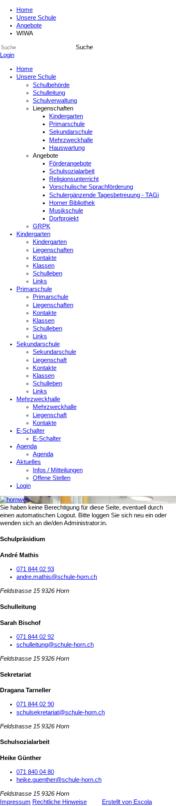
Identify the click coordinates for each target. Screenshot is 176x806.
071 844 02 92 (35, 637)
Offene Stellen (51, 478)
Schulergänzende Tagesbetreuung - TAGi (104, 195)
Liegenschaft (50, 360)
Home (24, 10)
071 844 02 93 (35, 569)
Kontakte (44, 258)
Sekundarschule (71, 132)
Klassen (43, 265)
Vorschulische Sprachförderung (91, 187)
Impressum (15, 802)
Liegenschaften (53, 250)
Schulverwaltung (55, 100)
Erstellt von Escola (127, 802)
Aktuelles (28, 462)
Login (7, 55)
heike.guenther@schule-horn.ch (59, 779)
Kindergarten (66, 116)
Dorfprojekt (64, 218)
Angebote (29, 25)
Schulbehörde (51, 85)
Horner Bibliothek (72, 203)
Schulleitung (49, 93)
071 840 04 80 (35, 772)
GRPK (41, 226)
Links (40, 281)
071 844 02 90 (35, 704)
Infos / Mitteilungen (58, 470)
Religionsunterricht (74, 179)
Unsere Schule (36, 17)
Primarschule (67, 124)
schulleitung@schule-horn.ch (55, 644)
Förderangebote (70, 163)
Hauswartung (67, 148)
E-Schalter (30, 430)
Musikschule (66, 210)
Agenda (26, 446)
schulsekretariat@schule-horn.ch (60, 712)
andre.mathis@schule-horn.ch (56, 577)
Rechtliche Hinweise (59, 802)
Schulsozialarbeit (72, 171)
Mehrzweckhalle (71, 140)
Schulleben (47, 273)
